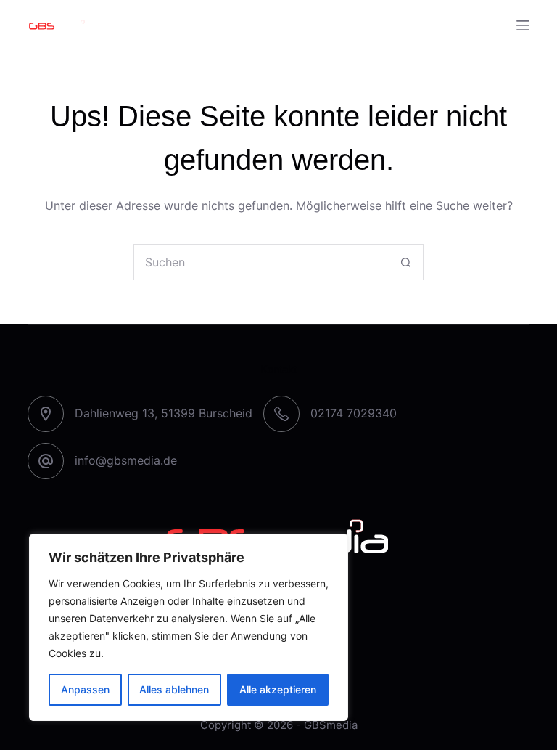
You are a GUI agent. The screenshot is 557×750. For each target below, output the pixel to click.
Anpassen (85, 689)
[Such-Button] (405, 262)
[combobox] (261, 262)
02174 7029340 (353, 413)
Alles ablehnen (174, 689)
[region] (188, 627)
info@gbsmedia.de (126, 460)
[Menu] (522, 25)
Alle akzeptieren (277, 689)
